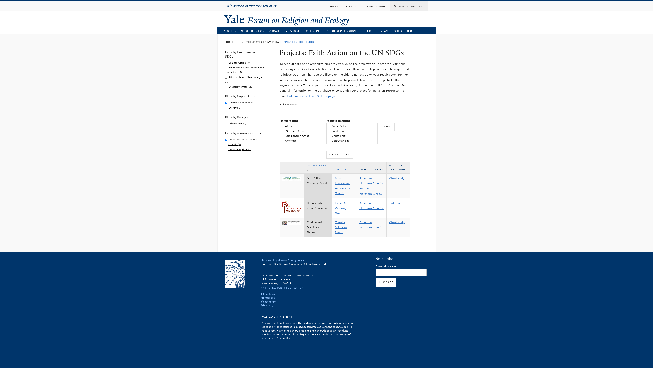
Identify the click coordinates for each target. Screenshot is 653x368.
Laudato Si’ (292, 31)
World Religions (252, 31)
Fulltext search (288, 104)
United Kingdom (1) (239, 149)
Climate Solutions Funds (341, 227)
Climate (274, 31)
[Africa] (301, 126)
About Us (230, 31)
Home (229, 41)
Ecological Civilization (340, 31)
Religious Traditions (338, 120)
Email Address (386, 266)
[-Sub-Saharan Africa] (301, 136)
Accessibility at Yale (273, 260)
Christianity (397, 178)
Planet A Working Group (340, 208)
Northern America (371, 183)
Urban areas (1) (237, 123)
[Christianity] (352, 136)
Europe (364, 188)
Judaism (394, 203)
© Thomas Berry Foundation (282, 287)
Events (397, 31)
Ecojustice (312, 31)
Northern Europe (370, 193)
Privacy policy (295, 260)
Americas (365, 178)
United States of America (260, 41)
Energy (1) (234, 107)
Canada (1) (234, 144)
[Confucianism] (352, 140)
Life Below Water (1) (240, 86)
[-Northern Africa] (301, 131)
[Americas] (301, 140)
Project (341, 169)
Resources (368, 31)
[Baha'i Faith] (352, 126)
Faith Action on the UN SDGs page (311, 96)
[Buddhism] (352, 131)
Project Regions (289, 120)
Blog (410, 31)
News (384, 31)
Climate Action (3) (239, 62)
